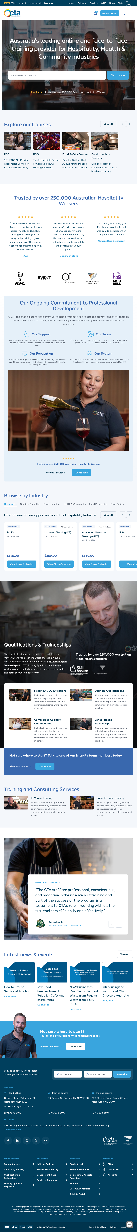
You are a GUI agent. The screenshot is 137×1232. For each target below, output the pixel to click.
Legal (123, 1227)
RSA (6, 154)
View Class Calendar (21, 564)
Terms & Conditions (97, 1227)
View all (108, 124)
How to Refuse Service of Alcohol (17, 989)
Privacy (113, 1227)
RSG (36, 154)
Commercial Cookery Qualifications (47, 721)
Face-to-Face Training (110, 798)
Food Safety (117, 503)
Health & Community (74, 503)
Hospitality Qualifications (50, 690)
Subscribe (122, 1074)
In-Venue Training (41, 798)
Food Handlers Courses (100, 156)
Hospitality (10, 504)
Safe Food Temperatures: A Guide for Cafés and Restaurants (51, 993)
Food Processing (98, 503)
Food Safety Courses (75, 154)
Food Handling (51, 503)
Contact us (81, 472)
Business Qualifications (109, 690)
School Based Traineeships (103, 721)
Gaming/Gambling (30, 503)
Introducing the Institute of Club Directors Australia (115, 991)
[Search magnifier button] (118, 75)
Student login (109, 13)
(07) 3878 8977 (12, 1112)
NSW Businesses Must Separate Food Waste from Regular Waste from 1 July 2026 (84, 995)
